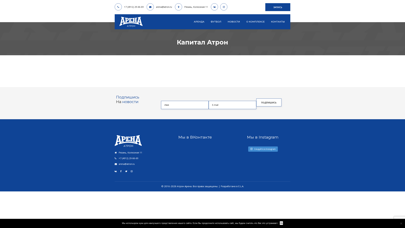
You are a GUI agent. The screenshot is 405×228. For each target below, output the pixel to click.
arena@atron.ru (164, 7)
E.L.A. (241, 186)
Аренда (199, 21)
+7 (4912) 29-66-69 (134, 7)
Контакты (278, 21)
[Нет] (401, 223)
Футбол (216, 21)
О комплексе (255, 21)
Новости (234, 21)
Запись (277, 7)
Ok (281, 223)
